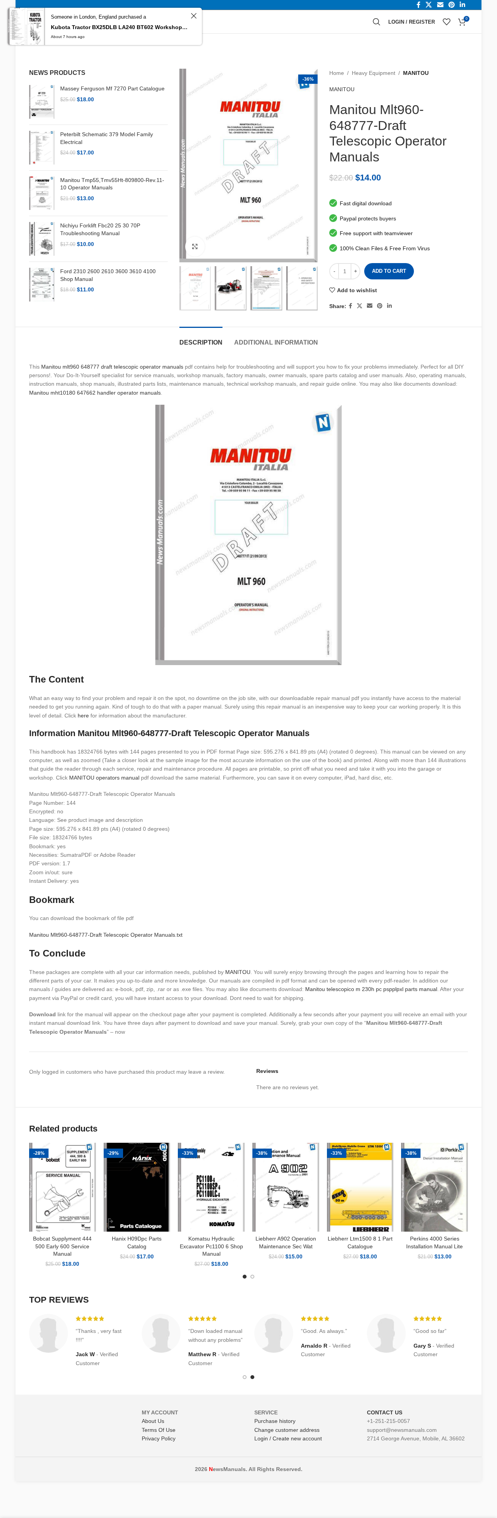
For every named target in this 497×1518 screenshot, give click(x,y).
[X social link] (360, 306)
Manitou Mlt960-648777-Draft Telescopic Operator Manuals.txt (105, 935)
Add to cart (389, 271)
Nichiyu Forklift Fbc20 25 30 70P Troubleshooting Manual (100, 229)
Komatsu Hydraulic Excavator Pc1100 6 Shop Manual (211, 1246)
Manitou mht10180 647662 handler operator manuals (95, 393)
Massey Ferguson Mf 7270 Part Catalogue (112, 88)
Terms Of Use (159, 1430)
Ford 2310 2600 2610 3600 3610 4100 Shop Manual (108, 275)
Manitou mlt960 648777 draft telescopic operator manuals (112, 367)
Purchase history (274, 1421)
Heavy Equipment (373, 73)
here (83, 715)
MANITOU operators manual (104, 778)
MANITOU (416, 73)
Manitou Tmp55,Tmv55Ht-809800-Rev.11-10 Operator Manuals (112, 184)
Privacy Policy (159, 1438)
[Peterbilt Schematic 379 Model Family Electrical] (41, 148)
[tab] (200, 338)
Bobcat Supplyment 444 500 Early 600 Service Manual (62, 1246)
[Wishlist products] (446, 21)
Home (336, 73)
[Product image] (62, 1187)
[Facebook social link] (350, 306)
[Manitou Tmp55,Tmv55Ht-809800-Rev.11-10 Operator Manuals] (41, 193)
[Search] (376, 21)
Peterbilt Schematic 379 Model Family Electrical (106, 138)
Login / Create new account (288, 1438)
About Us (153, 1421)
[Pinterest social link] (380, 306)
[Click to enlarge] (195, 246)
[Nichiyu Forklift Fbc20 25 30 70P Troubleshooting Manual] (41, 239)
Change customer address (287, 1430)
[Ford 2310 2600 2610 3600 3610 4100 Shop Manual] (41, 285)
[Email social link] (370, 306)
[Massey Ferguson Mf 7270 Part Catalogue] (41, 102)
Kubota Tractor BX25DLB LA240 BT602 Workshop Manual (119, 27)
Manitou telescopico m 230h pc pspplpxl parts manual (371, 989)
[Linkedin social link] (389, 306)
